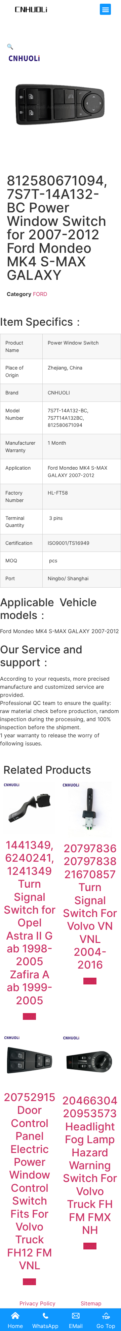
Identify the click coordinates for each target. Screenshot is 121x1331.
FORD (40, 294)
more (29, 1016)
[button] (105, 9)
